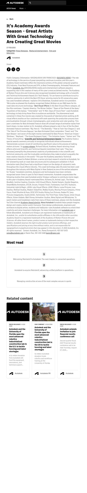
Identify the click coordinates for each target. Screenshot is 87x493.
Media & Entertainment (38, 51)
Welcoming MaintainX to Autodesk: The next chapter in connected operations (44, 259)
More (21, 8)
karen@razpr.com (53, 233)
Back (11, 19)
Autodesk (16, 58)
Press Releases (22, 51)
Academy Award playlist (30, 203)
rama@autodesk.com (15, 233)
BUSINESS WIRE (63, 78)
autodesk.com (67, 210)
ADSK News (11, 8)
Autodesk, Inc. (18, 88)
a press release (29, 147)
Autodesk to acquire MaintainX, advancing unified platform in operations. (44, 270)
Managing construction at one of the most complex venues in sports (44, 281)
